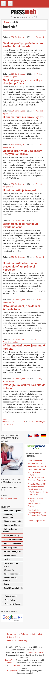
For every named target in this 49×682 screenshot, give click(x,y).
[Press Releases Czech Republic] (36, 436)
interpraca (16, 665)
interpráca (11, 663)
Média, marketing (11, 536)
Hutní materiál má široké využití (23, 117)
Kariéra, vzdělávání (12, 525)
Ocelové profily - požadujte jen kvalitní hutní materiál (23, 45)
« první (4, 419)
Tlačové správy (11, 596)
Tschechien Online (35, 652)
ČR (4, 40)
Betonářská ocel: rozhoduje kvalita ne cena (21, 225)
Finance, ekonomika (12, 521)
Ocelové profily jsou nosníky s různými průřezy (22, 82)
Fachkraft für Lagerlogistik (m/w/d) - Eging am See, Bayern (37, 512)
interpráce (9, 660)
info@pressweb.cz (9, 498)
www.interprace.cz (37, 520)
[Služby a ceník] (30, 436)
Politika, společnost (12, 544)
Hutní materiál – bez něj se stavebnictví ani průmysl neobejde (20, 266)
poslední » (8, 424)
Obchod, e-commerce (13, 540)
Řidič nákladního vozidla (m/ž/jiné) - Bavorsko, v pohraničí (37, 463)
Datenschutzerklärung (17, 640)
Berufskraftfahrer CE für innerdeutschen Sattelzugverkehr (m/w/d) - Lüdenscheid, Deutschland (38, 489)
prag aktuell (12, 670)
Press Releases (11, 600)
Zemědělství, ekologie (13, 588)
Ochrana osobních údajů (31, 634)
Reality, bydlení (8, 382)
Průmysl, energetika (10, 77)
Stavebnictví (40, 37)
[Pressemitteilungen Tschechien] (43, 436)
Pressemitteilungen (13, 604)
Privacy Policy (13, 637)
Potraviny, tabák (11, 548)
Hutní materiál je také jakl (19, 190)
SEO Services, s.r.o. (18, 37)
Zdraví (6, 584)
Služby (7, 559)
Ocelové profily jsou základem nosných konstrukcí (22, 152)
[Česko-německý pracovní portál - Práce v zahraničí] (36, 449)
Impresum (11, 634)
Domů (6, 22)
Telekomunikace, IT (12, 574)
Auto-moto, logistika (12, 511)
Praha (39, 74)
